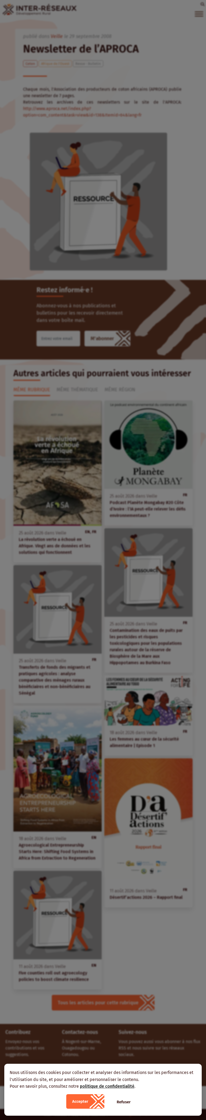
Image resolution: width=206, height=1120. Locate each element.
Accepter (80, 1101)
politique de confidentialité (107, 1086)
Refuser (124, 1102)
